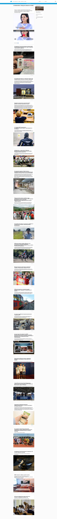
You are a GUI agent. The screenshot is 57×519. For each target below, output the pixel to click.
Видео (25, 1)
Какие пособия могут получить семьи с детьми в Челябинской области (39, 12)
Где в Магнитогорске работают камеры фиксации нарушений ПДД (39, 18)
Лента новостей (15, 1)
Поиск (40, 1)
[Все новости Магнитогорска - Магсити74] (11, 1)
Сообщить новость (28, 3)
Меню (46, 1)
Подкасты (22, 1)
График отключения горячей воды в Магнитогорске (38, 8)
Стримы (19, 1)
